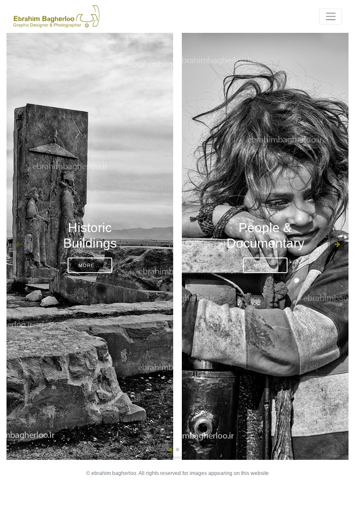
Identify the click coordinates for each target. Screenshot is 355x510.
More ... (90, 265)
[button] (170, 449)
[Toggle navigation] (330, 16)
